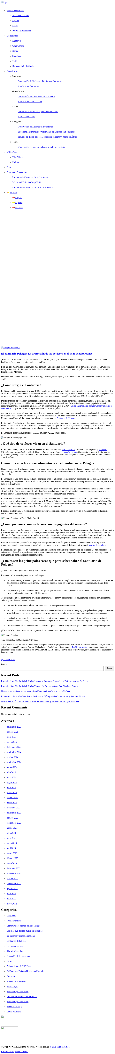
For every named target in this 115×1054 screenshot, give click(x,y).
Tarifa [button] (15, 142)
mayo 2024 (12, 782)
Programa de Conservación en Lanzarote (30, 177)
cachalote (103, 449)
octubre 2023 (12, 818)
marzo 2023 (12, 853)
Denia (15, 51)
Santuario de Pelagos (66, 418)
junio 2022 (11, 898)
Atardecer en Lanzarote (28, 86)
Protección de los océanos (18, 956)
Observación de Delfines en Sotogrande (35, 127)
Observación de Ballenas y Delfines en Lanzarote (40, 81)
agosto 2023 (12, 828)
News (15, 25)
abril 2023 (11, 848)
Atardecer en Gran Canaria (30, 101)
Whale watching (14, 920)
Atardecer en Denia (26, 116)
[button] (10, 347)
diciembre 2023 (13, 807)
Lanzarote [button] (16, 76)
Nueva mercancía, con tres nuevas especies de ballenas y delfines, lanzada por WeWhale (40, 701)
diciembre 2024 (13, 747)
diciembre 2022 (13, 868)
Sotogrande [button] (17, 121)
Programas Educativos (17, 172)
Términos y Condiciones (17, 991)
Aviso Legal (12, 986)
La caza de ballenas (15, 946)
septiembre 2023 (14, 823)
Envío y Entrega (14, 1011)
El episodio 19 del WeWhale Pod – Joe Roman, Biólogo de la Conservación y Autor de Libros (43, 696)
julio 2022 (11, 893)
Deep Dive (11, 915)
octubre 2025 (12, 732)
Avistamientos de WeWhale (19, 966)
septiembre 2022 (14, 883)
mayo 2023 (12, 843)
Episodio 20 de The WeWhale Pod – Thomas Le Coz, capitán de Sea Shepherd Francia (39, 686)
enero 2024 (12, 802)
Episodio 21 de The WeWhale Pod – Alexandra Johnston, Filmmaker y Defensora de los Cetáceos (44, 681)
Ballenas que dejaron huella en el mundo (25, 931)
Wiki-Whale (17, 157)
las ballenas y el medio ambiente (21, 936)
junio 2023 (11, 838)
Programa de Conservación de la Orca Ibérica (32, 187)
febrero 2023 (12, 858)
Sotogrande (17, 56)
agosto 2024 (12, 767)
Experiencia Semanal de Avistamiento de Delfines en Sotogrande (46, 132)
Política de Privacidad (16, 981)
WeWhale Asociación (21, 30)
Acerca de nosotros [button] (15, 10)
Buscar (4, 664)
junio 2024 (11, 777)
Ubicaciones (12, 36)
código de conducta (97, 545)
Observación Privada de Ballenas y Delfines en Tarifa (41, 147)
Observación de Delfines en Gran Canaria (36, 96)
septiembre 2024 (14, 762)
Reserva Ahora (7, 1051)
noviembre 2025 (14, 727)
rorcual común (68, 449)
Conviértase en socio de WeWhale (22, 996)
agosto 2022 (12, 888)
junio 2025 (11, 737)
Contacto (11, 976)
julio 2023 (11, 833)
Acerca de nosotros (20, 15)
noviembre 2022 (14, 873)
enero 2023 (12, 863)
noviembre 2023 (14, 813)
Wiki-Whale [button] (12, 152)
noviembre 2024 (14, 752)
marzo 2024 (12, 792)
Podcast (15, 162)
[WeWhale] (57, 4)
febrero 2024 (12, 797)
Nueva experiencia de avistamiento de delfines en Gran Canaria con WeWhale (35, 691)
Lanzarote (16, 41)
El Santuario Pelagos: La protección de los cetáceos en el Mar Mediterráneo (47, 353)
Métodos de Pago (14, 1006)
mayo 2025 (12, 742)
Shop (9, 167)
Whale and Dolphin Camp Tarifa (26, 182)
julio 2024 (11, 772)
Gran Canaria (18, 46)
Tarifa (15, 61)
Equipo (15, 20)
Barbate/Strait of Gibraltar (23, 66)
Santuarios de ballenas (16, 941)
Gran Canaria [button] (18, 91)
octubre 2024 (12, 757)
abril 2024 (11, 787)
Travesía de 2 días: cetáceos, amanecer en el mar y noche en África (47, 137)
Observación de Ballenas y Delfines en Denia (38, 111)
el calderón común (69, 452)
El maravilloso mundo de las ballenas (23, 926)
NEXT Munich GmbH (60, 1047)
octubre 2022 (12, 878)
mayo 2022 (12, 904)
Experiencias (12, 71)
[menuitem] (60, 20)
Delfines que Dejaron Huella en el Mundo (25, 971)
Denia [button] (15, 106)
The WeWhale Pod (15, 951)
